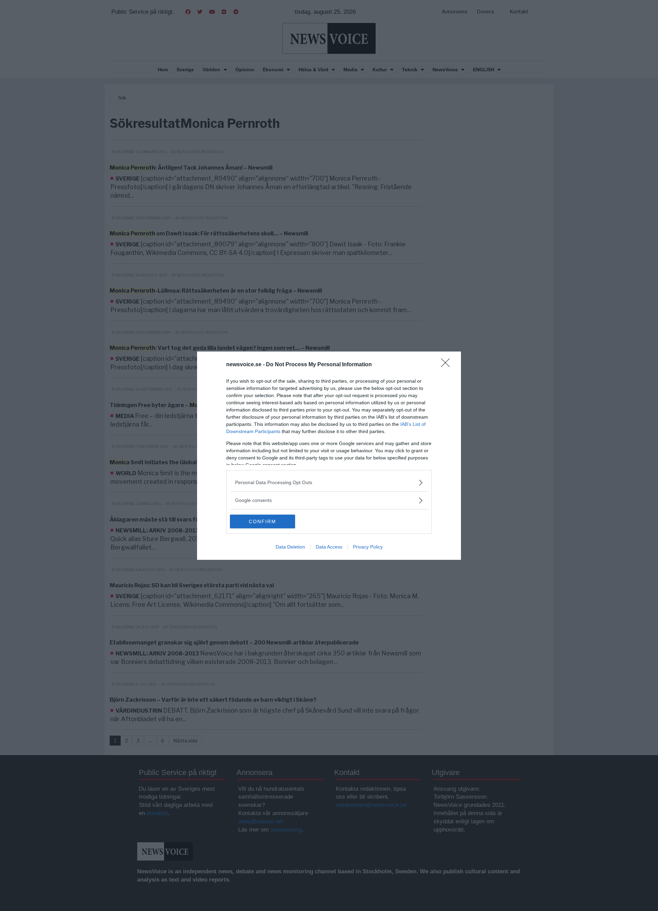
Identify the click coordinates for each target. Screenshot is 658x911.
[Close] (447, 364)
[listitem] (329, 482)
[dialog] (329, 456)
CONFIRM (262, 521)
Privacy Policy (368, 547)
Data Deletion (290, 547)
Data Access (329, 547)
